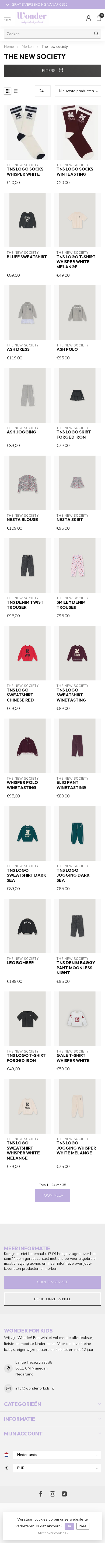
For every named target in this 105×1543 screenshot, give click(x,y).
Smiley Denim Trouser (71, 605)
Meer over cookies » (53, 1533)
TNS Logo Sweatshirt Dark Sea (26, 875)
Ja (69, 1526)
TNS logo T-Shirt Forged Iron (26, 1058)
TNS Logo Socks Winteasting (75, 171)
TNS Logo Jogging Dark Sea (73, 875)
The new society (55, 46)
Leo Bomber (20, 962)
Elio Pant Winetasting (71, 785)
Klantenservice (52, 1282)
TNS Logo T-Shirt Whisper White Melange (76, 262)
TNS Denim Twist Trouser (25, 605)
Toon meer (52, 1195)
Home (9, 46)
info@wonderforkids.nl (34, 1388)
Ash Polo (67, 349)
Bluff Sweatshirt (27, 257)
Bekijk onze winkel (52, 1299)
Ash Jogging (21, 432)
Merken (28, 46)
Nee (82, 1526)
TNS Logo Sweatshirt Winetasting (71, 695)
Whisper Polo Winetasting (22, 785)
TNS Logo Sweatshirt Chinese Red (20, 695)
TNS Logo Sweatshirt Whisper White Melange (23, 1150)
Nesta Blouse (22, 519)
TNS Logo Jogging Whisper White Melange (76, 1148)
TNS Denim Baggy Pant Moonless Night (76, 967)
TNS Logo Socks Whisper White (25, 171)
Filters (49, 70)
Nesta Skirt (70, 519)
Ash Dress (18, 349)
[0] (99, 17)
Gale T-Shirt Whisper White (73, 1058)
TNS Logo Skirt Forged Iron (74, 434)
